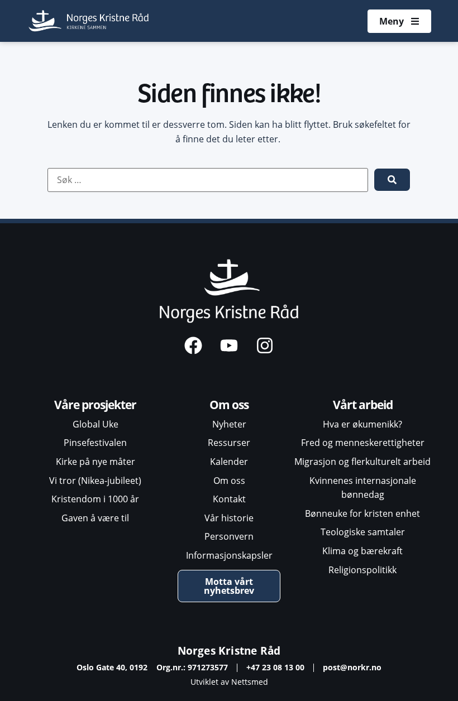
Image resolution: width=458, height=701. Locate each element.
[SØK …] (207, 180)
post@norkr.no (352, 667)
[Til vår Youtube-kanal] (229, 345)
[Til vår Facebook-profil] (193, 345)
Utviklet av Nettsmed (229, 681)
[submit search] (392, 179)
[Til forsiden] (89, 20)
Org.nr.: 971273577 (192, 667)
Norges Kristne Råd (229, 650)
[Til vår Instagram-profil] (265, 345)
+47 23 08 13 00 (275, 667)
